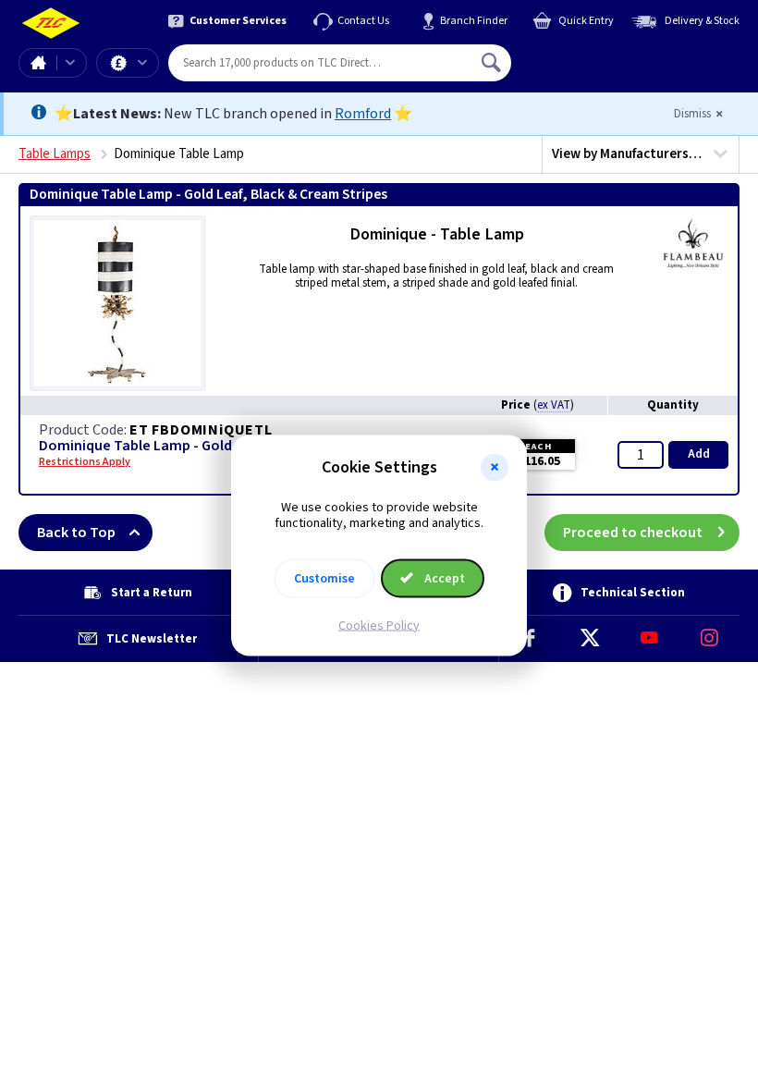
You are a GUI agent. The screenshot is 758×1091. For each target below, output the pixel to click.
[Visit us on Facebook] (529, 639)
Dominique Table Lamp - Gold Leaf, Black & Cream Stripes (227, 446)
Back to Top (76, 532)
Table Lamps (54, 154)
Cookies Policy (379, 625)
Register (595, 69)
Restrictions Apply (84, 462)
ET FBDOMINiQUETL (201, 430)
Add (699, 454)
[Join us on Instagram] (709, 639)
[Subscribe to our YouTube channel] (649, 639)
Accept (443, 578)
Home (37, 63)
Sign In (609, 55)
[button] (494, 468)
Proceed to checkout (633, 532)
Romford (363, 114)
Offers (127, 63)
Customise (324, 578)
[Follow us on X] (589, 639)
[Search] (492, 62)
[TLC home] (50, 23)
